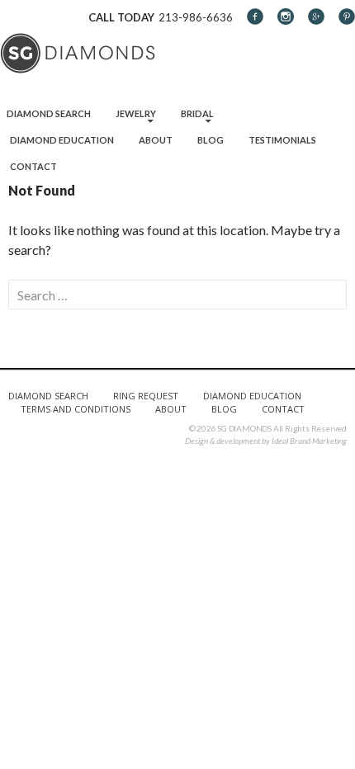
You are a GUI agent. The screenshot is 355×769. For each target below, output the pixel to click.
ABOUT (171, 409)
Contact (33, 166)
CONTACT (283, 409)
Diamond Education (62, 139)
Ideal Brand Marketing (309, 441)
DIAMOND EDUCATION (252, 395)
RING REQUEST (145, 395)
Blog (210, 139)
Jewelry (136, 113)
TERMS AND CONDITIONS (75, 409)
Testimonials (282, 139)
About (156, 139)
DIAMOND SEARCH (48, 395)
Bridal (197, 113)
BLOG (224, 409)
